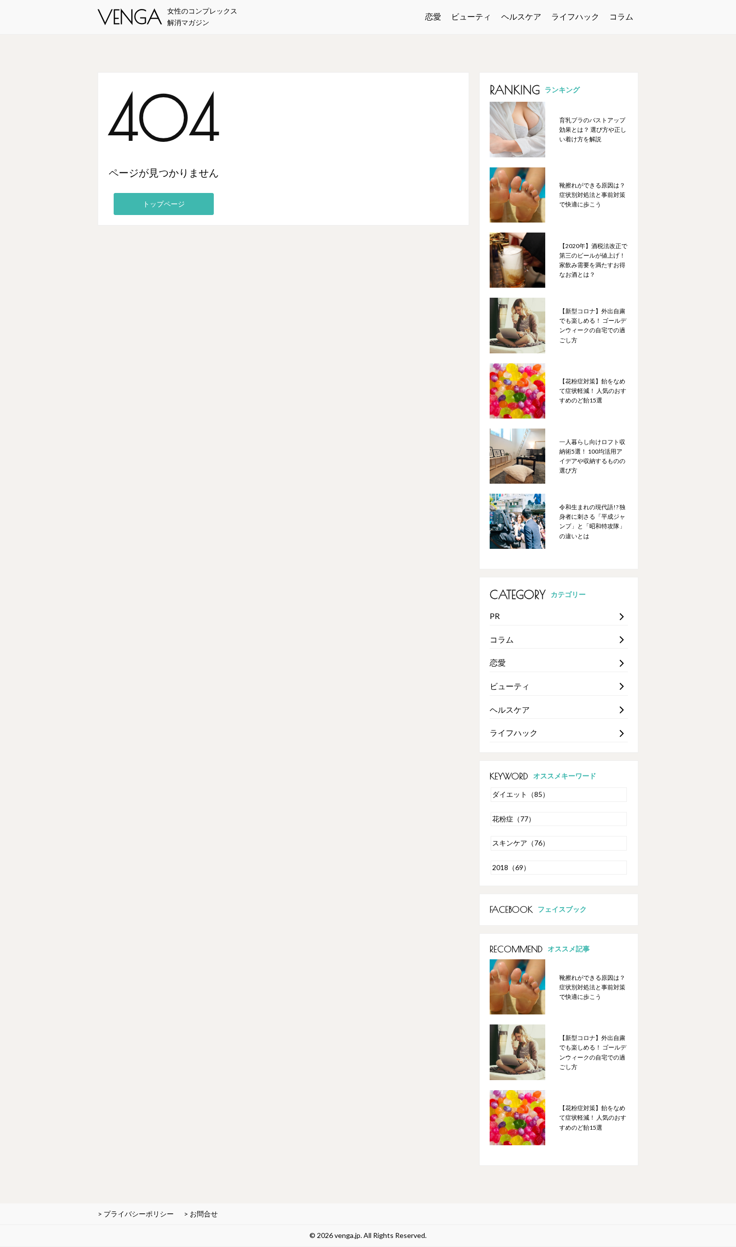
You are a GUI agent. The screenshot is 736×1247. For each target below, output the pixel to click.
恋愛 (433, 16)
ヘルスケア (521, 16)
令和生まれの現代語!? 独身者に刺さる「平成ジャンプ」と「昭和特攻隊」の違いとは (592, 521)
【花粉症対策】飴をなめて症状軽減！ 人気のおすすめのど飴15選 (592, 390)
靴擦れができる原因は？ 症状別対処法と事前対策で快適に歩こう (592, 194)
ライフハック (575, 16)
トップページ (164, 203)
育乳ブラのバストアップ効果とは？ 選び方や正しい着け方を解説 (592, 129)
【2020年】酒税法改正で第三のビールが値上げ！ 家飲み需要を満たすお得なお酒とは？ (593, 260)
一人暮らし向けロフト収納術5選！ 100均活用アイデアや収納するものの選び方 (592, 456)
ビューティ (471, 16)
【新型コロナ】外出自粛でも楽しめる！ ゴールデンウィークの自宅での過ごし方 (592, 325)
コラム (621, 16)
